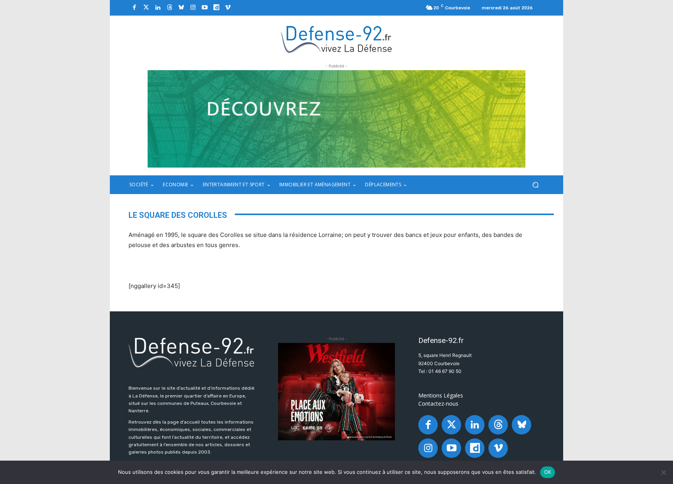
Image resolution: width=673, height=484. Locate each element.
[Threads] (169, 8)
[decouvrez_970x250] (336, 119)
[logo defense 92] (337, 38)
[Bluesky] (181, 8)
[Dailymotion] (216, 8)
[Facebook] (134, 8)
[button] (535, 185)
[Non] (663, 472)
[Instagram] (193, 8)
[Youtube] (204, 8)
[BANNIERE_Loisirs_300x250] (336, 391)
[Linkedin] (158, 8)
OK (547, 472)
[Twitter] (146, 8)
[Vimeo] (228, 8)
